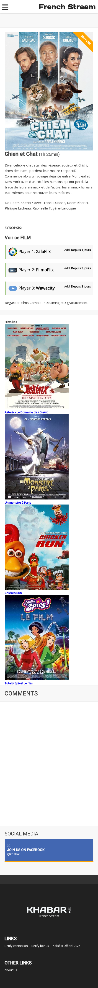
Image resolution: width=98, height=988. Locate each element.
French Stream (67, 6)
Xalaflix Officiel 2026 (66, 946)
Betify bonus (40, 946)
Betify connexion (16, 946)
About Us (11, 970)
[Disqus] (49, 763)
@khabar (13, 854)
